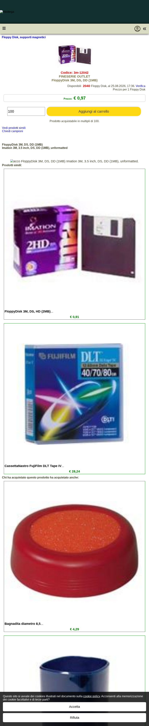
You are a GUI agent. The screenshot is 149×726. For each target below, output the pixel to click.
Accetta (74, 707)
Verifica (140, 86)
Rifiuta (74, 717)
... (29, 311)
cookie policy (91, 696)
